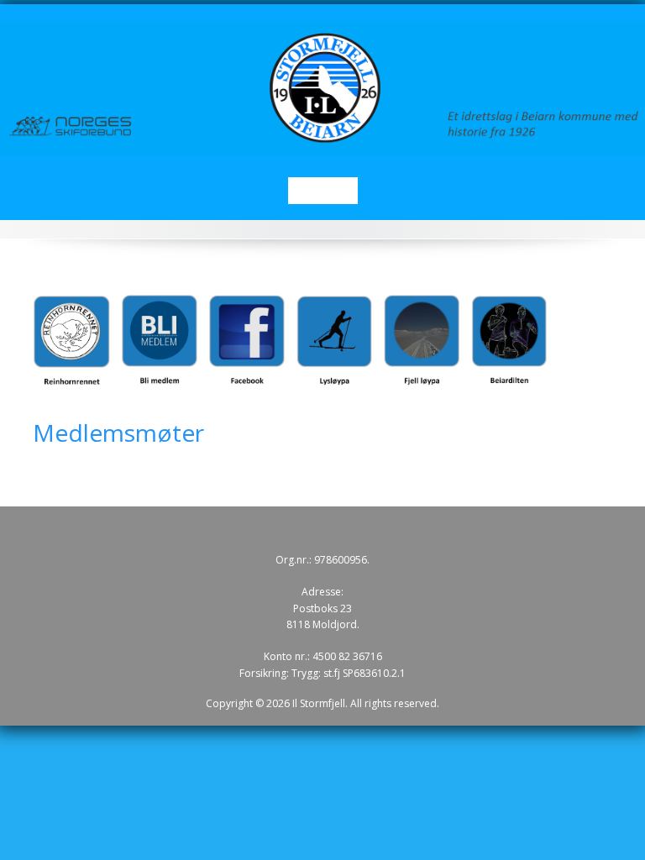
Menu (323, 190)
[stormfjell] (322, 87)
